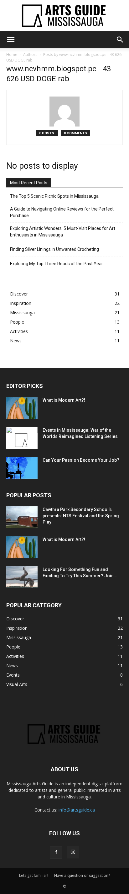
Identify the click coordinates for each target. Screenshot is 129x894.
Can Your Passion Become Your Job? (81, 460)
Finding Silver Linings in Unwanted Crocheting (54, 249)
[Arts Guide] (64, 15)
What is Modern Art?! (64, 400)
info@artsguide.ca (77, 810)
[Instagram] (73, 852)
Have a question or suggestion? (82, 875)
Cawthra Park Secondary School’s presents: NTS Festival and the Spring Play (81, 515)
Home (11, 54)
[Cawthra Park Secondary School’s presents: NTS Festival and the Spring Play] (22, 517)
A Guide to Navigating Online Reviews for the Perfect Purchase (62, 212)
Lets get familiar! (33, 875)
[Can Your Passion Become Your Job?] (22, 468)
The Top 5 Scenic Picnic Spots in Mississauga (54, 196)
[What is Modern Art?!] (22, 408)
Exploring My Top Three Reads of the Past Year (56, 263)
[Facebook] (56, 852)
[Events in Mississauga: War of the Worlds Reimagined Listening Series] (22, 438)
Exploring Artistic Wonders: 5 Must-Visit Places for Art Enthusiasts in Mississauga (62, 231)
